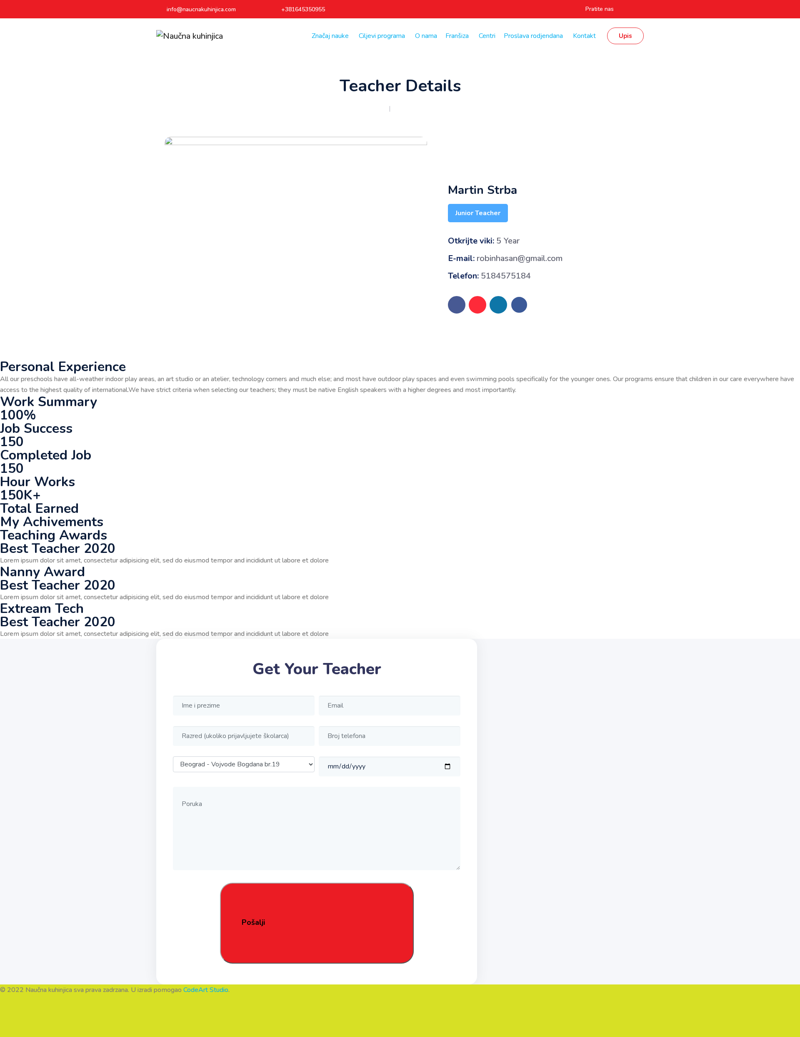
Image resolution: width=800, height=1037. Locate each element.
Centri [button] (487, 35)
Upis (625, 36)
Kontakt (585, 35)
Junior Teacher (477, 213)
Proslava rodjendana (534, 35)
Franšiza (457, 35)
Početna (374, 108)
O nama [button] (426, 35)
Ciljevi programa (383, 35)
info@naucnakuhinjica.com (201, 9)
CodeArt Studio (205, 989)
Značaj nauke (331, 35)
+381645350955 (303, 9)
